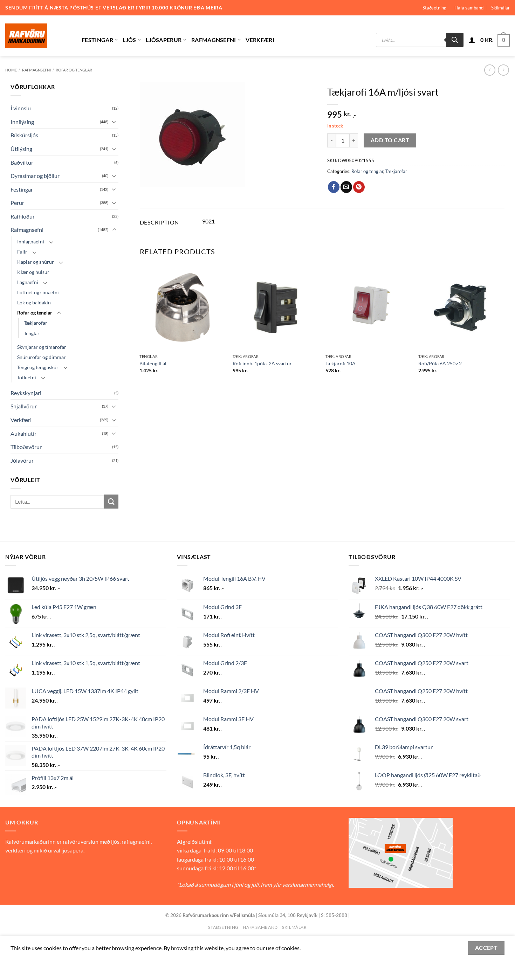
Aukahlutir (23, 433)
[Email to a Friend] (346, 187)
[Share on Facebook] (333, 187)
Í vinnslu (21, 108)
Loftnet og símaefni (38, 292)
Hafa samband (468, 8)
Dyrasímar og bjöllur (35, 175)
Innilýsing (22, 121)
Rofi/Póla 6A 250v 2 (440, 363)
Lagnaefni (27, 282)
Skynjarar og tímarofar (41, 347)
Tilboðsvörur (26, 446)
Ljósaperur (163, 39)
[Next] (504, 325)
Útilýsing (21, 148)
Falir (22, 252)
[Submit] (111, 501)
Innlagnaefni (30, 241)
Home (11, 70)
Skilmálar (500, 8)
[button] (471, 40)
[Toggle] (114, 121)
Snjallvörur (24, 406)
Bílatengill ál (152, 363)
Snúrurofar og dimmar (41, 357)
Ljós (129, 39)
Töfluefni (26, 377)
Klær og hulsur (33, 272)
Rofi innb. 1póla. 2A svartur (262, 363)
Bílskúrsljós (24, 135)
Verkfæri (260, 39)
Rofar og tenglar (74, 70)
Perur (17, 202)
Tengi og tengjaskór (38, 367)
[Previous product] (503, 69)
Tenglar (32, 333)
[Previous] (140, 325)
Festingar (97, 39)
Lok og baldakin (34, 302)
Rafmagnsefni (213, 39)
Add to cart (390, 140)
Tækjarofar (35, 323)
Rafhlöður (23, 216)
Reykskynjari (26, 392)
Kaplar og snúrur (35, 262)
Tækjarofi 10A (340, 363)
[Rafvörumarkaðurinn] (38, 35)
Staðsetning (434, 8)
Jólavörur (22, 460)
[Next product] (489, 69)
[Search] (455, 40)
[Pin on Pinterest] (359, 187)
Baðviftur (22, 162)
